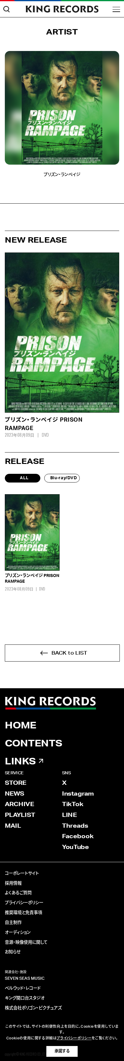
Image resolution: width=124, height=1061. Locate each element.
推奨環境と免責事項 (23, 913)
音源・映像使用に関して (26, 942)
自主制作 (13, 923)
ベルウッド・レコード (23, 988)
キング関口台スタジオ (25, 998)
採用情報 (13, 883)
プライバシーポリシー (24, 903)
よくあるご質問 (18, 893)
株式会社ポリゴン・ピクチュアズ (33, 1008)
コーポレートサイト (22, 873)
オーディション (17, 933)
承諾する (62, 1051)
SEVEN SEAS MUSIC (25, 978)
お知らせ (12, 952)
